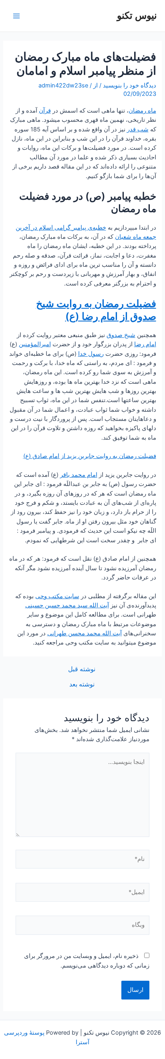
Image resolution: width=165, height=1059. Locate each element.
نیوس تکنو (137, 15)
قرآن (45, 110)
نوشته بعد (82, 684)
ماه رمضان (142, 110)
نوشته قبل (81, 669)
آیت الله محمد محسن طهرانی (84, 633)
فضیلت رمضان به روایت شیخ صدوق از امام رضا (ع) (96, 309)
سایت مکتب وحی (57, 596)
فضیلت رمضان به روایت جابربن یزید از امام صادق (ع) (89, 456)
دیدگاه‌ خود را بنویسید (129, 85)
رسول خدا (91, 353)
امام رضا (145, 344)
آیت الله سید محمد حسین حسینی (67, 605)
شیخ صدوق (121, 335)
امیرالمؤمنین (35, 344)
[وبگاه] (82, 926)
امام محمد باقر (78, 474)
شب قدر (138, 129)
